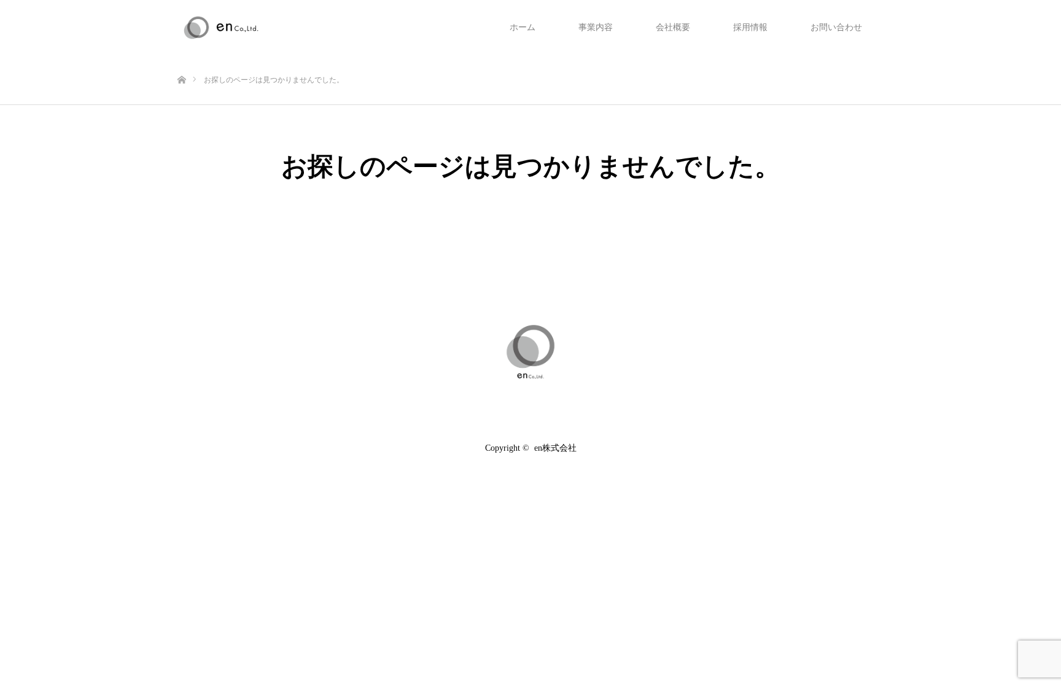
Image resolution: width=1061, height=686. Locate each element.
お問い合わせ (836, 27)
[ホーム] (181, 59)
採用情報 (750, 27)
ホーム (522, 27)
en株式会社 (555, 448)
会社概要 (673, 27)
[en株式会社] (530, 352)
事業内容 (595, 27)
